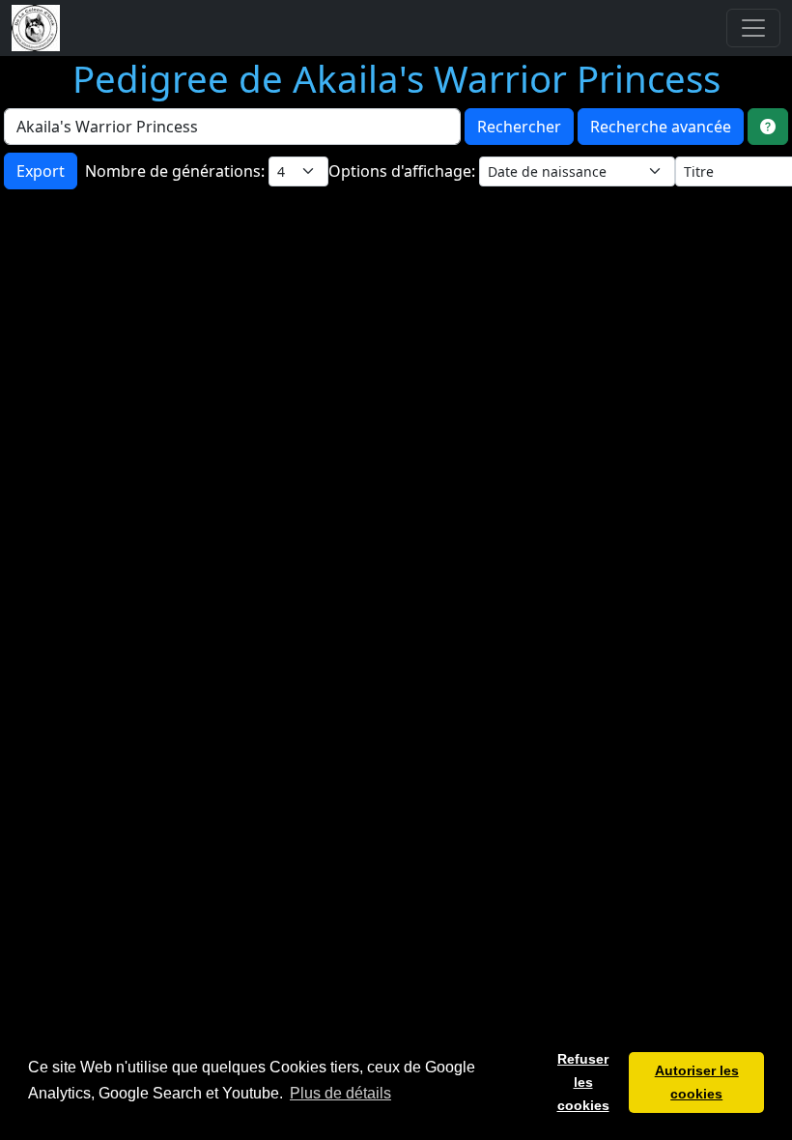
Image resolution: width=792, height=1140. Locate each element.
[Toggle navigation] (753, 28)
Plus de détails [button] (340, 1093)
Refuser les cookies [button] (583, 1082)
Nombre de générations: (177, 171)
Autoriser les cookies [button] (697, 1082)
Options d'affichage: (403, 171)
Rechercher (519, 126)
